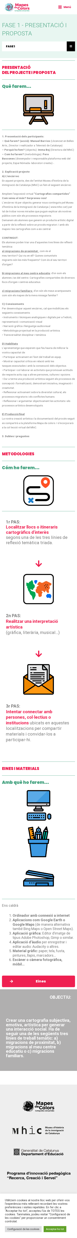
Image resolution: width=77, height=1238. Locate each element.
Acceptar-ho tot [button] (55, 1229)
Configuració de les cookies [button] (23, 1229)
